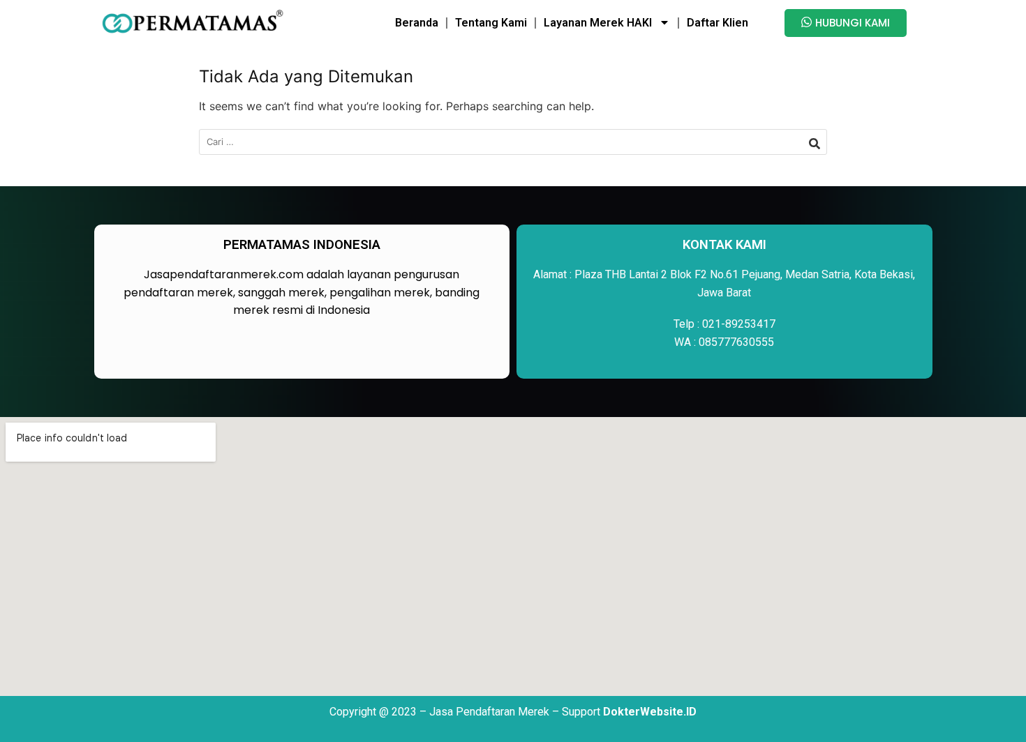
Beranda (416, 22)
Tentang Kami (491, 22)
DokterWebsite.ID (650, 711)
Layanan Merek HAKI (598, 22)
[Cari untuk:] (513, 142)
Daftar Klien (717, 22)
